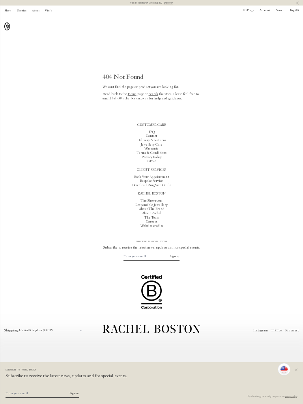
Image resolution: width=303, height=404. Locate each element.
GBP (246, 10)
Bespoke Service (151, 181)
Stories (21, 10)
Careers (151, 221)
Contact (151, 136)
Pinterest (292, 330)
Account (265, 10)
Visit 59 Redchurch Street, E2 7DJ (151, 3)
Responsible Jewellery (151, 205)
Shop (7, 10)
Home (132, 94)
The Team (151, 217)
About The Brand (152, 209)
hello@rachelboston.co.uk (130, 98)
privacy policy (291, 396)
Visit (48, 10)
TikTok (276, 330)
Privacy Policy (152, 157)
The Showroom (151, 200)
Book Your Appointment (151, 177)
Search (153, 94)
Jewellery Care (152, 144)
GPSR (152, 161)
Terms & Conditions (151, 153)
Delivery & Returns (151, 140)
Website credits (151, 226)
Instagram (260, 330)
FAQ (152, 132)
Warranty (151, 148)
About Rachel (151, 213)
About (35, 10)
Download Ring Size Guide (151, 185)
